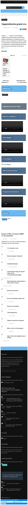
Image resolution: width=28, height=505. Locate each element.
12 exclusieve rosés (12, 248)
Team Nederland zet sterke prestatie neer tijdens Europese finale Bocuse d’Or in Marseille (14, 400)
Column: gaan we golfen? (12, 483)
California (5, 464)
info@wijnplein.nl (10, 451)
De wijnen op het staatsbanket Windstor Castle (14, 425)
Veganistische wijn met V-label (11, 106)
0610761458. (4, 453)
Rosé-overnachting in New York (15, 298)
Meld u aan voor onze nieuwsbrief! (9, 500)
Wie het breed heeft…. (13, 290)
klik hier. (6, 48)
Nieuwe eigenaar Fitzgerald (14, 256)
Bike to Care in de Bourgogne (15, 328)
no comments (13, 238)
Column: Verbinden (11, 412)
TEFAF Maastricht (12, 312)
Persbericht (4, 19)
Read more (14, 226)
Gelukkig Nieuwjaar (12, 264)
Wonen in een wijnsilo (13, 306)
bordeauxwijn (9, 18)
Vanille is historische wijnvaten (15, 320)
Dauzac (7, 35)
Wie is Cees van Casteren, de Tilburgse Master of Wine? (13, 489)
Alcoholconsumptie (11, 17)
